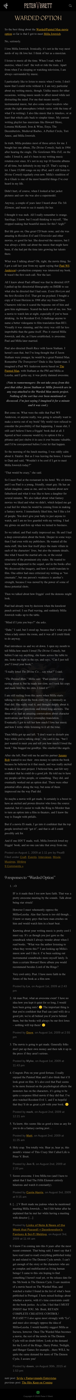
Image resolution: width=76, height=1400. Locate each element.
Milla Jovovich (52, 34)
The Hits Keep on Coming (37, 1382)
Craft (23, 857)
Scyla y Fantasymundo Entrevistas (36, 1378)
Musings (10, 861)
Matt (29, 1135)
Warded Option (38, 19)
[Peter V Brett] (38, 5)
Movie (57, 857)
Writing (21, 861)
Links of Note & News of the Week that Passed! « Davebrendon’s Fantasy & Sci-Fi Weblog (39, 1229)
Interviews (44, 857)
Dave (29, 1032)
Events (32, 857)
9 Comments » (14, 866)
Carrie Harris (34, 1192)
